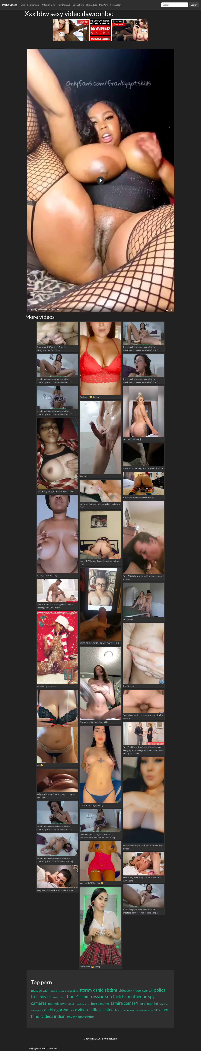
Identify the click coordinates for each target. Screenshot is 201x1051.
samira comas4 (124, 1003)
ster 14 (147, 990)
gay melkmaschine (80, 1017)
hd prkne (164, 1004)
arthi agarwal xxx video (66, 1009)
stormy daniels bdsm (98, 990)
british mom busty (144, 1010)
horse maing (100, 1003)
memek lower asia (61, 1003)
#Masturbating (48, 5)
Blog (23, 5)
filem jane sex (124, 1010)
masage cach (40, 990)
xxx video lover (82, 1004)
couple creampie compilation (64, 990)
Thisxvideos (91, 5)
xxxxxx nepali (59, 997)
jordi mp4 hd (148, 1003)
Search (194, 5)
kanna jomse (37, 1010)
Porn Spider (115, 5)
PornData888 (64, 5)
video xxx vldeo (130, 990)
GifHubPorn (78, 5)
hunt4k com (78, 996)
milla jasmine (101, 1009)
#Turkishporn (33, 5)
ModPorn (103, 5)
